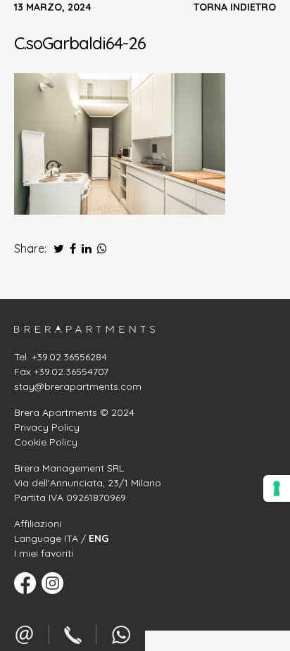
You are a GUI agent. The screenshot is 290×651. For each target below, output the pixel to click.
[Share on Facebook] (71, 248)
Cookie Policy (45, 442)
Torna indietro (235, 7)
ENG (98, 538)
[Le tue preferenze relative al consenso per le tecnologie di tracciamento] (276, 488)
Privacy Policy (47, 427)
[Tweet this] (55, 248)
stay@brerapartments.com (77, 386)
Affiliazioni (37, 523)
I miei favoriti (43, 553)
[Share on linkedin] (85, 248)
